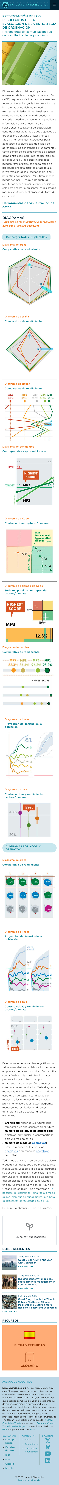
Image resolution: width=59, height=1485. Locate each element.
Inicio (28, 1439)
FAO (32, 1429)
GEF (4, 1429)
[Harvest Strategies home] (24, 5)
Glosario (9, 1464)
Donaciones (31, 1444)
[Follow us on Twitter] (48, 1441)
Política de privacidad (29, 1480)
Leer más (23, 1266)
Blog (7, 1455)
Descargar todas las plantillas (26, 237)
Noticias (9, 1468)
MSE (7, 1459)
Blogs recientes (16, 1249)
